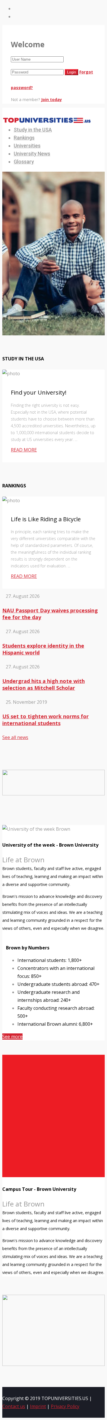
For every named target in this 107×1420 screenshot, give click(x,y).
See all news (15, 737)
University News (32, 154)
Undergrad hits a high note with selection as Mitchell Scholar (43, 684)
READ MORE (24, 450)
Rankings (24, 138)
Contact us (13, 1406)
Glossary (24, 162)
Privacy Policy (65, 1406)
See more (12, 1036)
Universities (27, 146)
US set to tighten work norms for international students (45, 720)
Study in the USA (33, 130)
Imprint (38, 1406)
